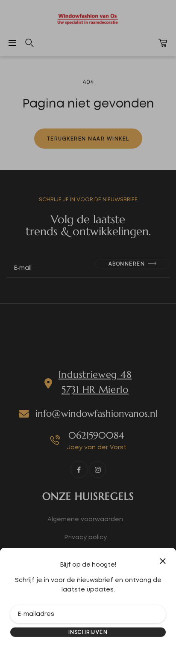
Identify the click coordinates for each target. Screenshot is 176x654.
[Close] (163, 561)
